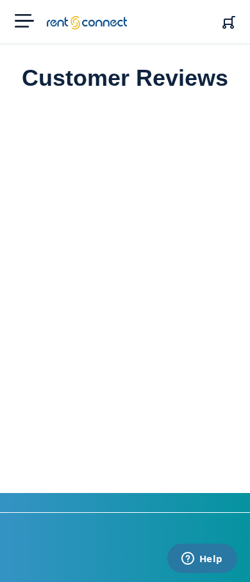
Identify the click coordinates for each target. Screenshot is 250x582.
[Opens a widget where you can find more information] (202, 560)
